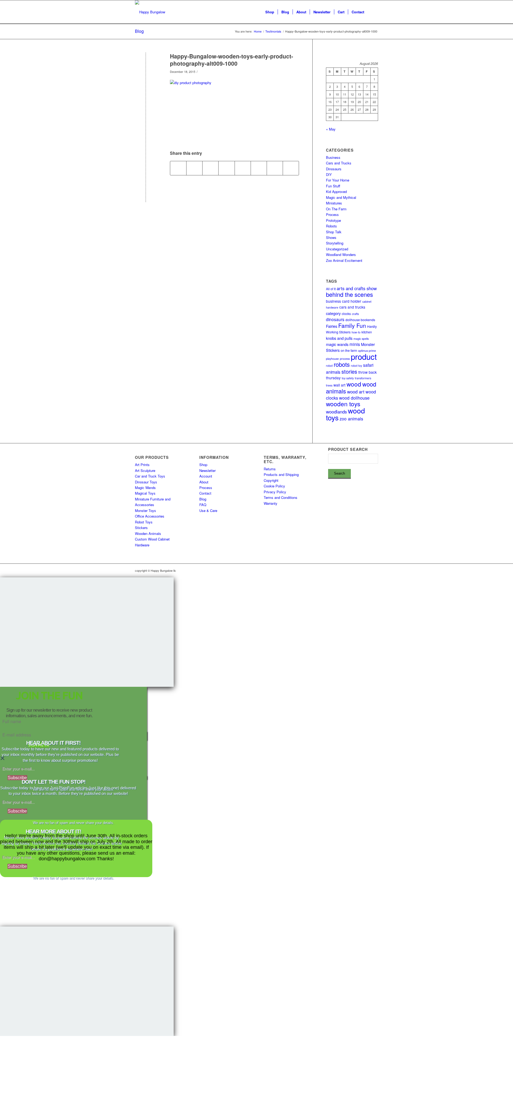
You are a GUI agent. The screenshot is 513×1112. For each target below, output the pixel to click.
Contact (205, 493)
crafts (355, 314)
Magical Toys (145, 493)
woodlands (336, 411)
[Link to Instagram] (350, 570)
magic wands (337, 344)
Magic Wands (145, 487)
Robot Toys (144, 522)
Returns (270, 468)
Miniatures (334, 203)
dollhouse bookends (360, 319)
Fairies (331, 326)
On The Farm (336, 208)
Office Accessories (149, 516)
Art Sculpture (145, 470)
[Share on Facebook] (178, 168)
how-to (356, 332)
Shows (331, 237)
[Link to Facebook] (358, 570)
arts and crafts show (357, 288)
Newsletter (207, 470)
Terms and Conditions (280, 497)
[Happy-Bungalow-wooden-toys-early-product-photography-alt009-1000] (146, 65)
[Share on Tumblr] (243, 168)
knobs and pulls (339, 338)
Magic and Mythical (341, 197)
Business (333, 157)
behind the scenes (349, 294)
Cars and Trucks (338, 162)
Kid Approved (336, 191)
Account (205, 476)
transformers (363, 378)
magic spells (361, 339)
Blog (139, 31)
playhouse (332, 359)
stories (349, 371)
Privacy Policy (275, 491)
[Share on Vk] (259, 168)
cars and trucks (352, 307)
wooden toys (343, 403)
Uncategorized (337, 248)
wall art (339, 385)
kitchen (367, 332)
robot (329, 366)
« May (331, 129)
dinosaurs (335, 319)
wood (354, 384)
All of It (331, 288)
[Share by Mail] (291, 168)
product (364, 356)
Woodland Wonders (341, 254)
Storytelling (334, 243)
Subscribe (17, 777)
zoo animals (351, 418)
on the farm (349, 350)
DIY (329, 174)
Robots (331, 225)
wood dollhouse (354, 398)
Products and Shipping (281, 474)
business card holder (343, 301)
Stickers (141, 527)
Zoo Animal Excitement (344, 260)
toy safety (348, 378)
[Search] (373, 12)
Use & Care (208, 510)
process (345, 359)
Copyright (271, 480)
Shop (203, 464)
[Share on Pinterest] (210, 168)
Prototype (333, 220)
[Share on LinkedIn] (226, 168)
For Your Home (337, 180)
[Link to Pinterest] (374, 570)
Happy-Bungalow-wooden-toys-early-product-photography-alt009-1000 (231, 59)
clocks (346, 313)
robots (342, 364)
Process (332, 214)
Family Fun (352, 325)
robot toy (356, 366)
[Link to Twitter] (366, 570)
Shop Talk (333, 231)
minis (354, 344)
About (203, 481)
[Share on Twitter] (194, 168)
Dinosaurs (333, 168)
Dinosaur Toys (146, 481)
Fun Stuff (333, 185)
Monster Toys (145, 510)
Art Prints (142, 464)
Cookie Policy (274, 485)
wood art (355, 391)
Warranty (270, 503)
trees (329, 385)
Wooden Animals (148, 533)
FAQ (202, 504)
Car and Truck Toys (150, 476)
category (333, 313)
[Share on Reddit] (275, 168)
